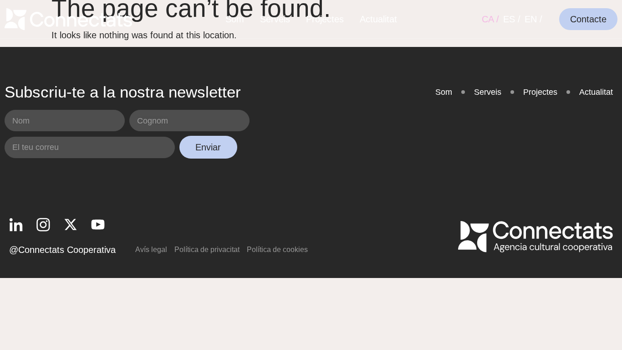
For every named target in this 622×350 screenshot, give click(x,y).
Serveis (275, 19)
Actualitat (378, 19)
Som (234, 19)
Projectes (325, 19)
